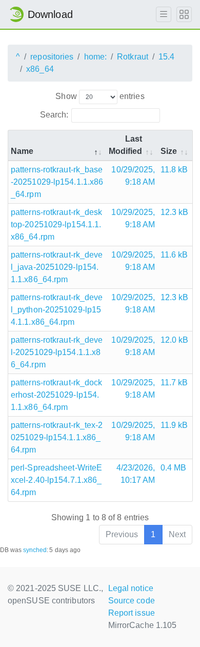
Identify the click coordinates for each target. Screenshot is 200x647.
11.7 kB (174, 382)
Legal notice (130, 588)
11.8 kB (174, 169)
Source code (131, 600)
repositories (51, 56)
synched (35, 550)
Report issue (131, 613)
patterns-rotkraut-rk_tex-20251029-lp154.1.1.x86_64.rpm (57, 437)
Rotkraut (132, 56)
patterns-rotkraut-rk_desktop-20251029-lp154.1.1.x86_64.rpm (57, 224)
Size (169, 151)
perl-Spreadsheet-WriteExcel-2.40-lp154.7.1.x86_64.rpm (56, 480)
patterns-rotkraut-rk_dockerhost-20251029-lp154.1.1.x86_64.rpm (57, 394)
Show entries (99, 96)
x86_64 (40, 69)
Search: (54, 114)
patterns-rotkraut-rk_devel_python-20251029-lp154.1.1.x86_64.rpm (57, 309)
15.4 (166, 56)
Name (22, 151)
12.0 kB (175, 340)
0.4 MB (174, 467)
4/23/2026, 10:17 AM (135, 473)
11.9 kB (174, 425)
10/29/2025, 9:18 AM (133, 175)
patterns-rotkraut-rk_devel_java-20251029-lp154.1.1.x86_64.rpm (57, 267)
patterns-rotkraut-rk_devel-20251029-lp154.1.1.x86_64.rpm (57, 352)
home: (95, 56)
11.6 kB (174, 254)
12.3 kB (175, 212)
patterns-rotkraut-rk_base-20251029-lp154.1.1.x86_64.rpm (57, 182)
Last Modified (126, 144)
